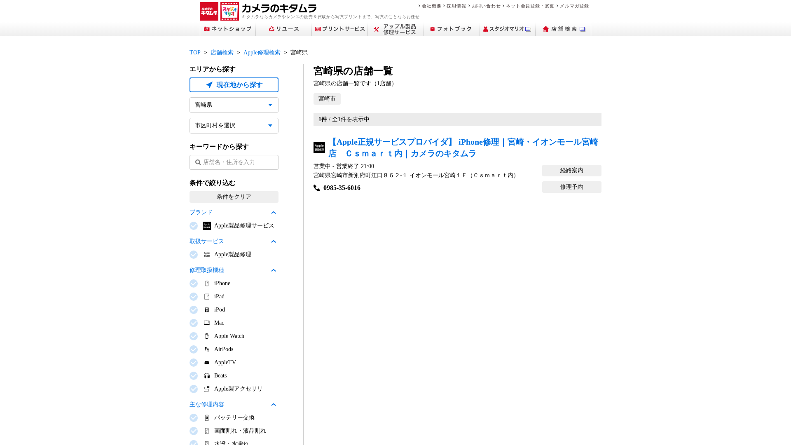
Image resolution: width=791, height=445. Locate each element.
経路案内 (571, 170)
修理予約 (571, 187)
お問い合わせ (486, 6)
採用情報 (456, 6)
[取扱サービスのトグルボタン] (273, 241)
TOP (195, 52)
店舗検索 (222, 52)
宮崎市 (327, 99)
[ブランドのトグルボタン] (273, 213)
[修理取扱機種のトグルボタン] (273, 270)
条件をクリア (234, 197)
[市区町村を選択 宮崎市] (234, 126)
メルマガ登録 (574, 6)
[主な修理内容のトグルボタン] (273, 405)
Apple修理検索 (262, 52)
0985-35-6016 (341, 187)
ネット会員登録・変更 (530, 6)
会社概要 (431, 6)
